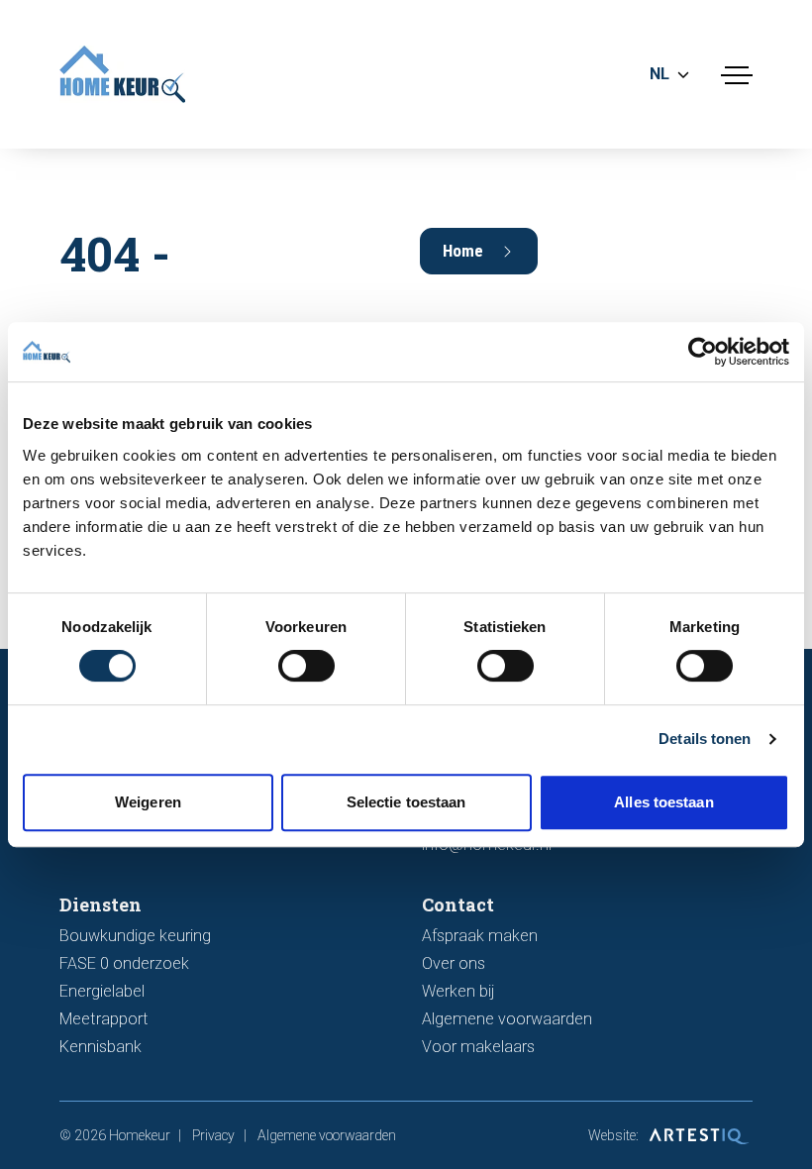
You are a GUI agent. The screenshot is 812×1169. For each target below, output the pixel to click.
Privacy (213, 1135)
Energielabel (102, 991)
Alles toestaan (663, 802)
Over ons (453, 963)
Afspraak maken (480, 935)
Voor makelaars (478, 1046)
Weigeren (148, 802)
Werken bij (458, 991)
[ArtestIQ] (697, 1135)
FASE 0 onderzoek (124, 963)
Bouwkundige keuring (135, 935)
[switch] (306, 666)
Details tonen (705, 738)
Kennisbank (100, 1046)
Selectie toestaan (406, 802)
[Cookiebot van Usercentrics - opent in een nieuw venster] (702, 352)
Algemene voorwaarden (507, 1019)
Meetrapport (104, 1019)
